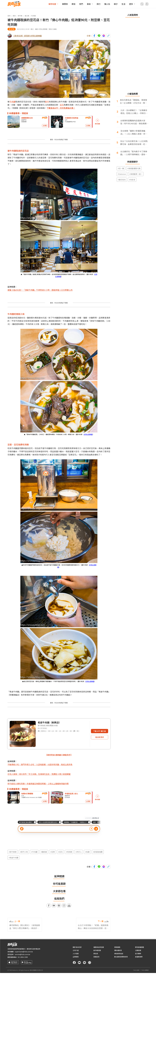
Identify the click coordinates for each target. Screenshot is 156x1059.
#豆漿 (52, 852)
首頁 (9, 16)
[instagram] (89, 962)
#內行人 (79, 852)
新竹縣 (20, 16)
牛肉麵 (12, 101)
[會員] (146, 4)
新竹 (47, 101)
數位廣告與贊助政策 (121, 957)
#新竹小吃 (24, 852)
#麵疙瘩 (44, 852)
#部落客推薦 (98, 852)
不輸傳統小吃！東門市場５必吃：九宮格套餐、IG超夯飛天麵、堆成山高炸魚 (40, 764)
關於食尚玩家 (77, 947)
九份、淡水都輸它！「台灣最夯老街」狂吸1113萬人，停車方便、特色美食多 (133, 112)
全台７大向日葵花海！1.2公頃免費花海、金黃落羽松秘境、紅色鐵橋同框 (134, 143)
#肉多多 (132, 179)
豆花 (62, 104)
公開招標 (138, 950)
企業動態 (76, 957)
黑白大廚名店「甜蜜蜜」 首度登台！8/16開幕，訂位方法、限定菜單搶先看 (133, 101)
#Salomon (122, 174)
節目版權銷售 (139, 947)
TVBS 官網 (136, 970)
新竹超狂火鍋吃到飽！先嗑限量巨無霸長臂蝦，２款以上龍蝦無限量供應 (38, 783)
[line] (84, 962)
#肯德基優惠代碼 (133, 168)
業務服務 (117, 947)
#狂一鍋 (121, 168)
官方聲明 (138, 953)
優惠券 (65, 4)
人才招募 (76, 953)
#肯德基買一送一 (135, 174)
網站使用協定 (118, 953)
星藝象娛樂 (139, 957)
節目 (73, 4)
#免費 (87, 852)
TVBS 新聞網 (144, 970)
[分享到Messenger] (104, 36)
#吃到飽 (69, 852)
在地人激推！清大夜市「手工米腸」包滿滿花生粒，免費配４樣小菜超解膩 (39, 774)
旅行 (98, 4)
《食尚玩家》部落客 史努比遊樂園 (27, 35)
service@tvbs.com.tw (22, 954)
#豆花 (60, 852)
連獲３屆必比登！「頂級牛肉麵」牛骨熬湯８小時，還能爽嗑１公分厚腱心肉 (40, 290)
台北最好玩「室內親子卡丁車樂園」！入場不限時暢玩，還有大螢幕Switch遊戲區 (133, 153)
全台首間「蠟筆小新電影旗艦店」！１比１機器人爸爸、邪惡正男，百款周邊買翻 (133, 132)
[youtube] (79, 962)
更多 (131, 4)
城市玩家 (52, 4)
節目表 (95, 953)
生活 (123, 4)
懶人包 (107, 4)
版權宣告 (96, 957)
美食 (89, 4)
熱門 (81, 4)
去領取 (45, 125)
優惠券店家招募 (98, 947)
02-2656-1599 (23, 957)
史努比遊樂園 (88, 434)
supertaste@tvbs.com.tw (24, 952)
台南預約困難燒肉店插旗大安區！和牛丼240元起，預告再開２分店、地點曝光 (134, 122)
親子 (116, 4)
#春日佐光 (122, 179)
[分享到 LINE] (99, 36)
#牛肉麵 (34, 852)
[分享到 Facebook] (94, 36)
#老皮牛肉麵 (13, 857)
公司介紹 (76, 950)
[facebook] (74, 962)
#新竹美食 (13, 852)
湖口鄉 (27, 16)
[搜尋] (142, 4)
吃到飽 (33, 16)
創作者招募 (97, 950)
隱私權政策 (118, 950)
